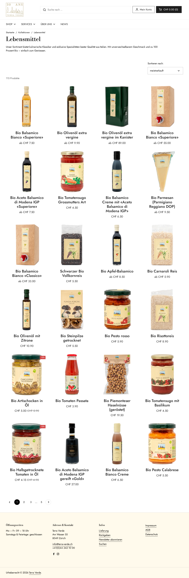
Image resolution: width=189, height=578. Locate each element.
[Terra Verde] (14, 10)
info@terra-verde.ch (62, 544)
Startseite (10, 32)
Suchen (103, 544)
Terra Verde (35, 572)
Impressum (150, 525)
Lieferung (104, 531)
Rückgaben (104, 535)
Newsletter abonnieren (110, 539)
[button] (169, 9)
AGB (147, 530)
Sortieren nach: (155, 63)
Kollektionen (24, 32)
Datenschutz (151, 534)
